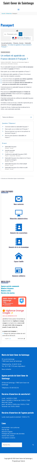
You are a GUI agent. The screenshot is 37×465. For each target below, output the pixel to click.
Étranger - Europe (18, 43)
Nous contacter (19, 204)
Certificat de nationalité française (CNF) (16, 154)
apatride (11, 68)
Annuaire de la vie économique (19, 247)
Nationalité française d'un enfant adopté (16, 163)
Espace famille (18, 261)
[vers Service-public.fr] (21, 38)
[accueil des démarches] (17, 30)
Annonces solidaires (18, 276)
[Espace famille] (18, 256)
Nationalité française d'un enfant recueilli (16, 167)
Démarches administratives (19, 218)
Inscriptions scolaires (8, 438)
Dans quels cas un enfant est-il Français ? (17, 129)
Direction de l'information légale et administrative (13, 178)
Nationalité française (10, 146)
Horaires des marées (8, 293)
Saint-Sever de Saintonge (18, 3)
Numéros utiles (6, 290)
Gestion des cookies (8, 436)
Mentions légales (7, 432)
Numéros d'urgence (7, 288)
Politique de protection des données (13, 434)
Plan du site (5, 430)
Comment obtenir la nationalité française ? (16, 126)
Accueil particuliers (6, 43)
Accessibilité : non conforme (10, 427)
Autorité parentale (10, 150)
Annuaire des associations (18, 233)
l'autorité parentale (17, 104)
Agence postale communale (10, 286)
